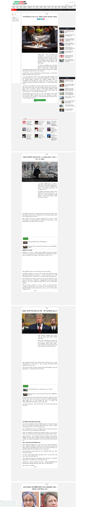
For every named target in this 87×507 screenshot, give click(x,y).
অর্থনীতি (41, 7)
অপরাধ (49, 7)
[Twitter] (72, 2)
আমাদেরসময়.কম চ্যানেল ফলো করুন (40, 100)
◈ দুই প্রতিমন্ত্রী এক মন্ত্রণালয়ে (30, 9)
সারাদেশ (45, 7)
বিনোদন (37, 7)
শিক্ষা (52, 7)
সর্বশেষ (17, 7)
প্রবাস (59, 7)
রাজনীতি (24, 7)
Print (35, 101)
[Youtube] (70, 2)
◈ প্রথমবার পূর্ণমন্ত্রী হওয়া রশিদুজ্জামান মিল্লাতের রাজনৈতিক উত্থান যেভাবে (65, 9)
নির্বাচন (56, 7)
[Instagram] (74, 2)
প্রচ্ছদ (14, 7)
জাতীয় (21, 7)
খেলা (33, 7)
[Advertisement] (46, 3)
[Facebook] (68, 2)
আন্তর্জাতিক (29, 7)
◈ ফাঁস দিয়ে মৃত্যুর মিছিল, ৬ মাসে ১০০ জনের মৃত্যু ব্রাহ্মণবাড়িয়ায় (44, 9)
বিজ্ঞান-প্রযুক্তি (64, 7)
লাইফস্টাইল (70, 7)
